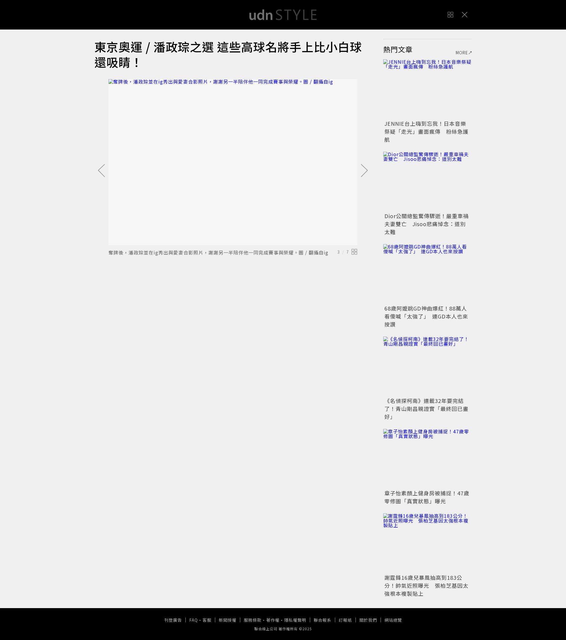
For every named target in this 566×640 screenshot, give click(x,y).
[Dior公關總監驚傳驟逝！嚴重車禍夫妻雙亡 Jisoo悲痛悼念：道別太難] (427, 181)
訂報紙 (345, 620)
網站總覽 (393, 620)
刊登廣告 (173, 620)
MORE (462, 52)
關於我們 (368, 620)
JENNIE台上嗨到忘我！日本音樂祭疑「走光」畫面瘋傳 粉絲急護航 (426, 131)
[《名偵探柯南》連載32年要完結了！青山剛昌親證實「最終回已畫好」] (427, 366)
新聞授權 (227, 620)
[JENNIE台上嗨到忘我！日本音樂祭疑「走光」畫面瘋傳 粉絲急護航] (427, 88)
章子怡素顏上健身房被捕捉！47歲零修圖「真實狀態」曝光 (426, 497)
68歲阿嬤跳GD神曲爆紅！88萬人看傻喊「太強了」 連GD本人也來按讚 (426, 316)
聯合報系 (322, 620)
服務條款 (252, 620)
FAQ (193, 620)
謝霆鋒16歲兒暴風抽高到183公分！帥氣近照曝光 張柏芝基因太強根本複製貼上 (426, 585)
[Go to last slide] (101, 171)
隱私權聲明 (295, 620)
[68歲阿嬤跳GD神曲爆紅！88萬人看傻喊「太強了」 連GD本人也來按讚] (427, 273)
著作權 (272, 620)
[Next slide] (364, 171)
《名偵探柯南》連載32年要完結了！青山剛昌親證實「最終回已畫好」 (426, 408)
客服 (207, 620)
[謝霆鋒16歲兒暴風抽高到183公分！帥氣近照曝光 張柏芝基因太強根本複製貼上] (427, 542)
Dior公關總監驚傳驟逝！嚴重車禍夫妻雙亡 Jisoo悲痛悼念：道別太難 (426, 224)
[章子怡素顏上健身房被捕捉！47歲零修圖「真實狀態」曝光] (427, 458)
